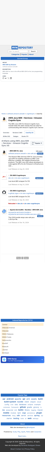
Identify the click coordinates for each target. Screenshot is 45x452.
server (24, 415)
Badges (15, 136)
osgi (24, 413)
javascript (10, 410)
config (7, 404)
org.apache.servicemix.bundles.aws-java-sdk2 (24, 214)
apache (18, 399)
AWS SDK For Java (16, 151)
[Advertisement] (22, 22)
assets (34, 399)
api (24, 399)
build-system (10, 402)
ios (3, 410)
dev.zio (10, 178)
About (31, 54)
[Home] (22, 49)
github (23, 407)
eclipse (30, 404)
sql (42, 415)
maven (40, 410)
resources (6, 415)
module (14, 413)
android (10, 399)
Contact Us (20, 449)
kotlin (21, 410)
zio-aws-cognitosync (22, 178)
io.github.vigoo (13, 193)
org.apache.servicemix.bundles (19, 212)
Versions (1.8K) (17, 132)
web (30, 418)
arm (28, 399)
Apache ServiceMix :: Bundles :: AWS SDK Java (26, 210)
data (16, 404)
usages (39, 151)
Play (18, 432)
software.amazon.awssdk (16, 114)
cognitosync (30, 114)
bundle (20, 402)
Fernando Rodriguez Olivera (30, 445)
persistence (31, 413)
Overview (6, 132)
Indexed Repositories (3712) (22, 320)
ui (26, 418)
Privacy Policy (30, 449)
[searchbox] (18, 51)
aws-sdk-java (32, 153)
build (40, 399)
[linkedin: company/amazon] (11, 78)
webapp (35, 418)
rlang (14, 415)
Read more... (22, 436)
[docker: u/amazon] (6, 78)
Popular (24, 54)
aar (4, 399)
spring (37, 415)
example (37, 404)
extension (6, 407)
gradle (30, 407)
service (30, 415)
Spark (23, 432)
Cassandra (37, 432)
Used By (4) (29, 132)
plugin (39, 413)
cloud (39, 402)
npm (19, 413)
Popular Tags (22, 395)
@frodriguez (30, 427)
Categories (15, 54)
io (41, 407)
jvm (15, 410)
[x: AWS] (8, 78)
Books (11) (25, 136)
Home (4, 114)
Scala (15, 432)
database (23, 404)
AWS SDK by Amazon (9, 64)
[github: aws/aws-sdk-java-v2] (3, 78)
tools (22, 418)
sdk (18, 415)
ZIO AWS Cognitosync (18, 175)
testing (16, 418)
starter (9, 418)
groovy (36, 407)
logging (34, 410)
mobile (6, 413)
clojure (33, 402)
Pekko (28, 432)
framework (15, 407)
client (27, 402)
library (27, 410)
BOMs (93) (6, 136)
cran (12, 404)
